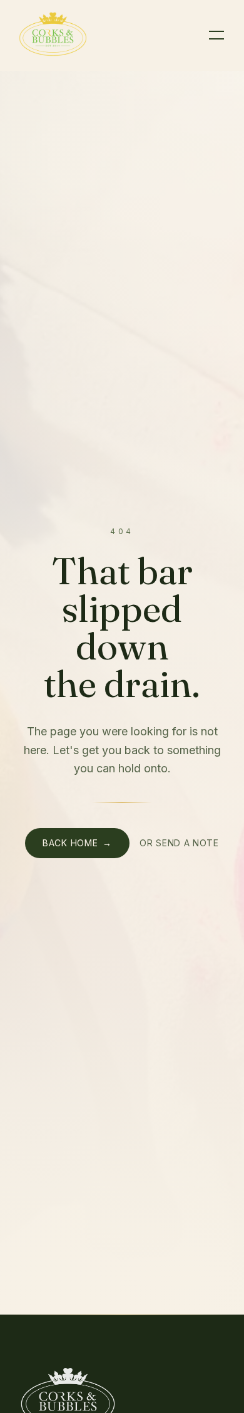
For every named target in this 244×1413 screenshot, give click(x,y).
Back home (77, 843)
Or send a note (179, 843)
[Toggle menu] (216, 35)
